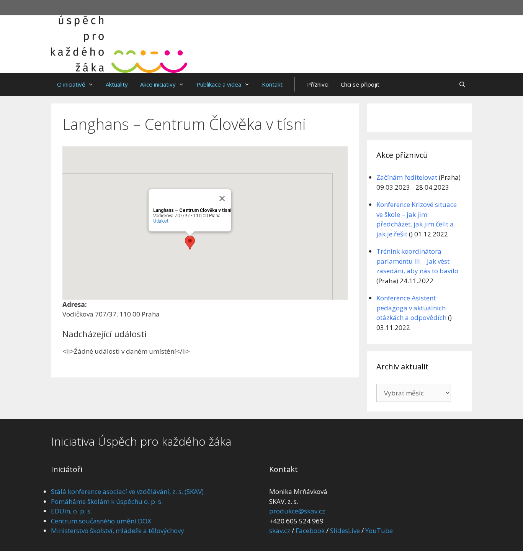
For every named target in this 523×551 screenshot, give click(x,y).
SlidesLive (345, 530)
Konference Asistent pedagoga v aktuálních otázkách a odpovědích (411, 308)
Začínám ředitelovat (406, 177)
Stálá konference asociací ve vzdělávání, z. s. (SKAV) (127, 491)
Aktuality (117, 84)
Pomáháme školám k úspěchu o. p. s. (107, 501)
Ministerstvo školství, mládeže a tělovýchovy (117, 530)
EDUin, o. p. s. (71, 511)
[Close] (222, 198)
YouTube (379, 530)
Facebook (310, 530)
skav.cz (279, 530)
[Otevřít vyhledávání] (462, 84)
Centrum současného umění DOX (101, 521)
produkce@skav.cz (297, 511)
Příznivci (318, 84)
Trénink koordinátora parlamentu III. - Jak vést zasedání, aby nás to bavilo (417, 261)
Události (161, 221)
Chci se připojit (360, 84)
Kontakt (272, 84)
